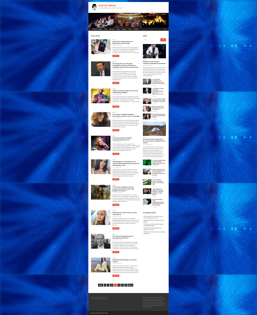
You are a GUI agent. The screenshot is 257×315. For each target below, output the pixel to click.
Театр (130, 29)
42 (126, 285)
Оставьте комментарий (117, 45)
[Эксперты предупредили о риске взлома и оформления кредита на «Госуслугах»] (147, 165)
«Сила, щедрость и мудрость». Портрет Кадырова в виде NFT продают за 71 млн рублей (158, 191)
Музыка (124, 29)
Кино (105, 29)
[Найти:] (154, 39)
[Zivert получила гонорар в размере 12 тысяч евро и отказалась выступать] (147, 103)
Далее (130, 285)
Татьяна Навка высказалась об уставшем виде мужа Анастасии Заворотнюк (158, 81)
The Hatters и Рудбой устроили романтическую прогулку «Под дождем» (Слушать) (123, 188)
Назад (100, 285)
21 (111, 285)
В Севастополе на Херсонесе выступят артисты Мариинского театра (154, 141)
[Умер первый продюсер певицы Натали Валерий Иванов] (147, 119)
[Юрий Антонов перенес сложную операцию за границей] (154, 58)
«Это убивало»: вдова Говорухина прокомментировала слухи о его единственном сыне (158, 91)
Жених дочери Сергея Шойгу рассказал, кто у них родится (158, 108)
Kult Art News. (107, 5)
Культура (111, 29)
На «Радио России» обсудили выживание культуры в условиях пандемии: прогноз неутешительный (125, 65)
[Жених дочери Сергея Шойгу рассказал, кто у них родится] (147, 111)
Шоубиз (136, 29)
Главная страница (97, 29)
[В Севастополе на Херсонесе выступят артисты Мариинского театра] (154, 136)
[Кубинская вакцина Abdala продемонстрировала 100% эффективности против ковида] (147, 204)
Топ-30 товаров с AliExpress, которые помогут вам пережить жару (158, 182)
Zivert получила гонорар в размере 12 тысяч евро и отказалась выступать (158, 100)
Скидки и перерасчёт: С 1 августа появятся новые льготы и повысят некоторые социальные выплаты (158, 172)
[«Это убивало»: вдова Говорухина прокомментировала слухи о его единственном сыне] (147, 93)
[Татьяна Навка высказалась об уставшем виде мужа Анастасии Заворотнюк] (147, 84)
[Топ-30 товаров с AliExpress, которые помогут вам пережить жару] (147, 184)
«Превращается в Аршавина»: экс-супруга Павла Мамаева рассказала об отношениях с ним (125, 163)
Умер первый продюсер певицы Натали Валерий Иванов (158, 116)
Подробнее (115, 55)
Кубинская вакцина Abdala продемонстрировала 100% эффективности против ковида (158, 202)
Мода (118, 29)
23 (119, 285)
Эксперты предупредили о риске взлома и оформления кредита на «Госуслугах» (159, 162)
